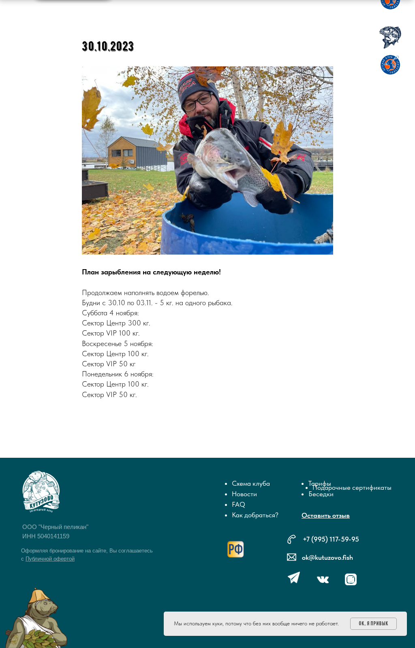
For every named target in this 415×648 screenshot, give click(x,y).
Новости (244, 494)
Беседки (321, 494)
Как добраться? (255, 515)
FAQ (238, 504)
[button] (50, 559)
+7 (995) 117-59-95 (331, 539)
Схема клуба (251, 483)
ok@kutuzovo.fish (327, 557)
